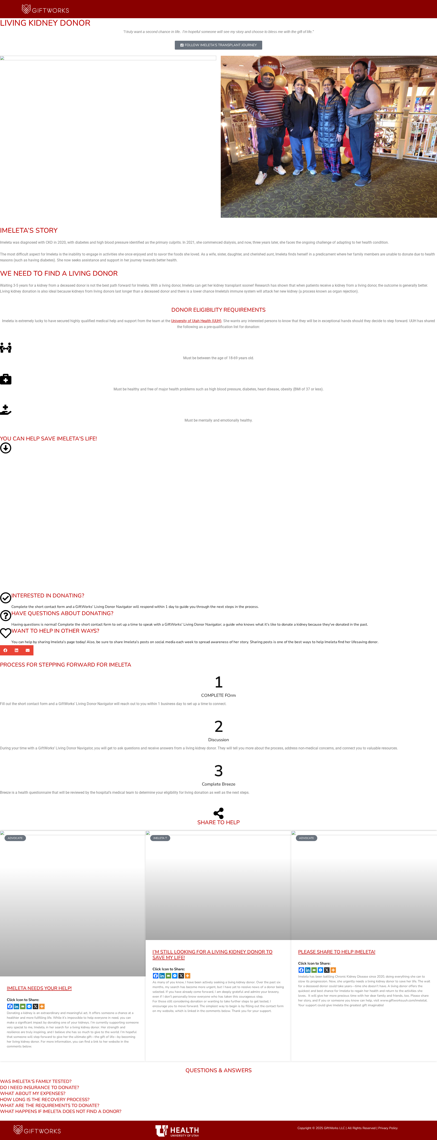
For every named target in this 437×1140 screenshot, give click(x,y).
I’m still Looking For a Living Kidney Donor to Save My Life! (212, 955)
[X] (35, 1006)
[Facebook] (10, 1006)
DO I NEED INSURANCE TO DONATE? (39, 1087)
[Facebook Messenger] (29, 1006)
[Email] (22, 1006)
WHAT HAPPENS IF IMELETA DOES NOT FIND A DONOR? (60, 1111)
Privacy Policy (388, 1128)
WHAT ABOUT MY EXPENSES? (32, 1093)
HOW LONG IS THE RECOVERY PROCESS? (44, 1099)
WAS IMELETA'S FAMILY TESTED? (35, 1081)
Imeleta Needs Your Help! (39, 988)
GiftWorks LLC (334, 1128)
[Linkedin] (16, 1006)
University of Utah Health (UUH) (196, 321)
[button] (5, 650)
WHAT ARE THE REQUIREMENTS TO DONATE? (49, 1105)
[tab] (218, 1081)
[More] (42, 1006)
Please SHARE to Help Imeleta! (336, 952)
